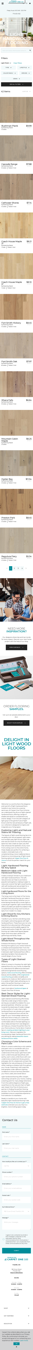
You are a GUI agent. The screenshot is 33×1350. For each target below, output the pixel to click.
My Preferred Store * (8, 1207)
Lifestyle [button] (23, 67)
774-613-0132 (16, 14)
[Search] (30, 50)
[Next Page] (26, 568)
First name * (6, 1132)
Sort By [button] (25, 91)
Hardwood (22, 20)
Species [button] (24, 73)
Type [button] (7, 67)
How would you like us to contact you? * (14, 1161)
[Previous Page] (7, 568)
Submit (16, 1250)
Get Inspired (9, 1316)
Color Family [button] (8, 73)
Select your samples (15, 723)
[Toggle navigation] (2, 3)
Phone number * (7, 1172)
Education (8, 1323)
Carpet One (4, 20)
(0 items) (30, 3)
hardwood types (20, 988)
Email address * (7, 1183)
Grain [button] (15, 78)
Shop (6, 1308)
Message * (5, 1217)
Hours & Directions (16, 1272)
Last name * (5, 1143)
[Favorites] (26, 3)
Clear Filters (17, 63)
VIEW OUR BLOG (14, 647)
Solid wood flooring (14, 973)
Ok (16, 1343)
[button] (23, 3)
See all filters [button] (15, 84)
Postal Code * (6, 1195)
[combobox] (15, 50)
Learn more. (24, 1340)
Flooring (14, 20)
